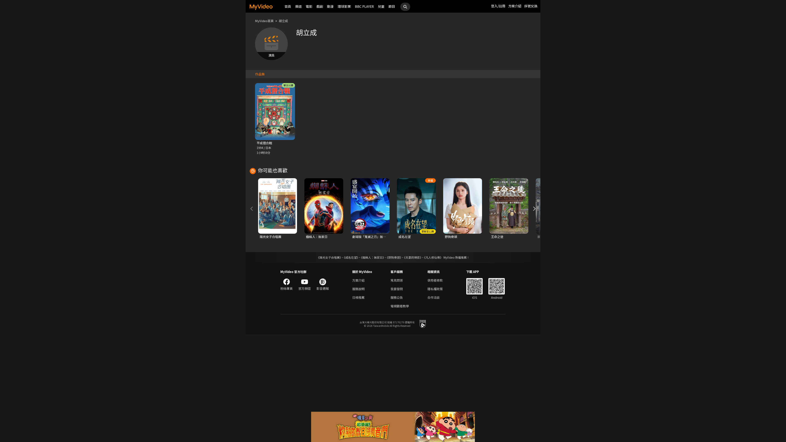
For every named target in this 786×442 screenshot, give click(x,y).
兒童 (381, 6)
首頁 (288, 6)
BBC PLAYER (364, 6)
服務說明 (358, 289)
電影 (309, 6)
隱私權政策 (435, 289)
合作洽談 (433, 297)
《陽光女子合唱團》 (329, 257)
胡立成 (283, 21)
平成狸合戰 (264, 143)
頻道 (298, 6)
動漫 (330, 6)
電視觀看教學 (400, 306)
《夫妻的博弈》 (412, 257)
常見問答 (397, 280)
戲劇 (319, 6)
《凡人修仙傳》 (433, 257)
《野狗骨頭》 (394, 257)
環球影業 (344, 6)
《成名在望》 (351, 257)
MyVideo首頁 (264, 21)
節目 (391, 6)
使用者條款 (435, 280)
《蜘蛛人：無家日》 (372, 257)
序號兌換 (530, 5)
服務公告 (397, 297)
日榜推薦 (358, 297)
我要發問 (397, 289)
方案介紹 (514, 5)
